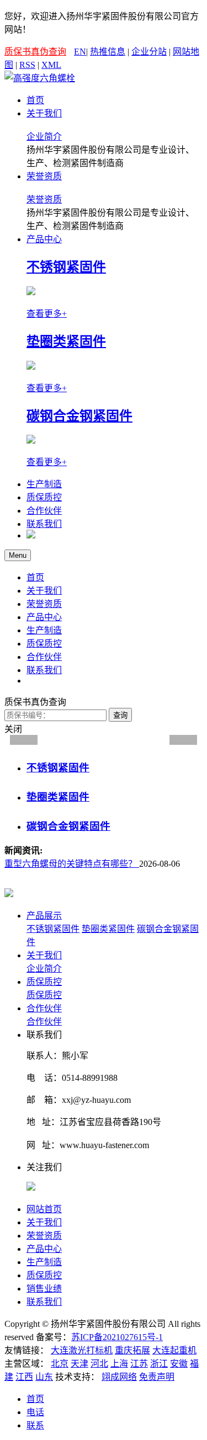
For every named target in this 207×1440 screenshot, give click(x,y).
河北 (99, 1363)
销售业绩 (44, 1288)
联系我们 (44, 524)
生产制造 (44, 484)
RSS (27, 65)
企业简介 (44, 136)
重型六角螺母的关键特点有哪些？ (71, 863)
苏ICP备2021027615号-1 (117, 1337)
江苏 (139, 1363)
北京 (59, 1363)
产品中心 (44, 239)
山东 (44, 1377)
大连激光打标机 (82, 1350)
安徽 (179, 1363)
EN (80, 51)
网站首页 (44, 1209)
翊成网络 (119, 1377)
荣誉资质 (44, 176)
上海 (119, 1363)
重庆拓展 (132, 1350)
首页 (35, 100)
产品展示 (44, 915)
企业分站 (149, 51)
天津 (79, 1363)
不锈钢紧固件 (52, 929)
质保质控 (44, 497)
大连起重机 (174, 1350)
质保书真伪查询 (35, 51)
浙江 (159, 1363)
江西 (24, 1377)
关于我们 (44, 113)
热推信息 (107, 51)
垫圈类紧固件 (108, 929)
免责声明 (156, 1377)
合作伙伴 (44, 510)
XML (51, 65)
